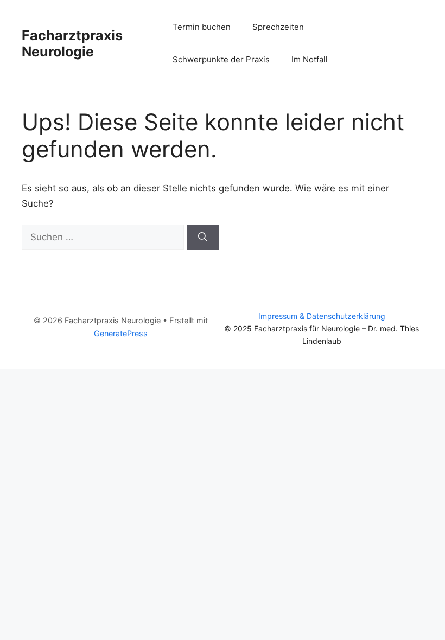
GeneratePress (121, 333)
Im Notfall (309, 59)
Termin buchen (202, 27)
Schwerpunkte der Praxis (221, 59)
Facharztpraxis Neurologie (72, 43)
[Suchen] (203, 238)
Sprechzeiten (278, 27)
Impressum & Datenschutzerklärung (321, 316)
